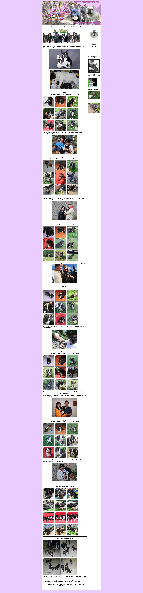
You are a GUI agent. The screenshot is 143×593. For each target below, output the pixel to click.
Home (44, 26)
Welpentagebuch (67, 26)
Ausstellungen (87, 26)
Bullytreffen (81, 26)
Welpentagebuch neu (74, 26)
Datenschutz (98, 26)
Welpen (56, 26)
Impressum (92, 26)
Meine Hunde (51, 26)
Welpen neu (61, 26)
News (47, 26)
